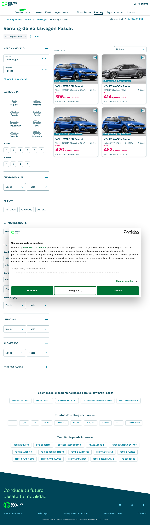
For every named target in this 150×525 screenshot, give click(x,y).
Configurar (73, 290)
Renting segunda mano (103, 459)
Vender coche (128, 459)
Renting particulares (51, 459)
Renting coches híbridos (52, 452)
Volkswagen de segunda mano (97, 400)
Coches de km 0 (43, 445)
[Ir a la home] (9, 4)
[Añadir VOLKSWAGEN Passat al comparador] (95, 57)
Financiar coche (96, 445)
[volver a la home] (13, 505)
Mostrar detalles (124, 281)
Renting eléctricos (80, 452)
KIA (35, 423)
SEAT (118, 423)
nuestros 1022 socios (34, 247)
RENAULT (105, 423)
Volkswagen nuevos (128, 400)
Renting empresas (104, 452)
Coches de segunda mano (69, 445)
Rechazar (32, 290)
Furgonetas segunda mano (124, 445)
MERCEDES (61, 423)
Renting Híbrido (43, 400)
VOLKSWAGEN (134, 423)
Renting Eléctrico (20, 400)
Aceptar (118, 290)
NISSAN (76, 423)
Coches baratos (21, 445)
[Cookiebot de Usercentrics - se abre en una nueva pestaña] (126, 232)
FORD (24, 423)
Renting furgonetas (24, 459)
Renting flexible (127, 452)
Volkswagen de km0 (67, 400)
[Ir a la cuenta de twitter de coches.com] (120, 505)
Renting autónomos (24, 452)
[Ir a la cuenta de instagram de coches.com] (132, 505)
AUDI (13, 423)
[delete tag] (25, 36)
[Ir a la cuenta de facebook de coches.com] (143, 505)
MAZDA (47, 423)
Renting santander (77, 459)
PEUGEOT (90, 423)
